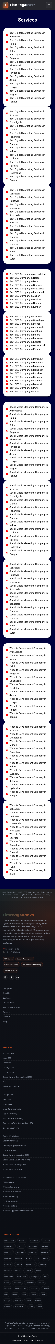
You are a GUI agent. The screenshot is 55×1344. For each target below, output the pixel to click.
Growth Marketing (10, 1141)
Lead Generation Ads (12, 1109)
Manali (15, 1295)
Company (7, 988)
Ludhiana (17, 1282)
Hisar (40, 1307)
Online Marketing (10, 1150)
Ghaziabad (21, 1276)
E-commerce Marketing (13, 1118)
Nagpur (17, 1270)
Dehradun (8, 1252)
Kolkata (19, 1264)
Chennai (46, 1240)
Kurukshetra (20, 1307)
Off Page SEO (8, 1072)
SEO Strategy (8, 1053)
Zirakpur (44, 1246)
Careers (6, 1012)
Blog (5, 1021)
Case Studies (8, 1002)
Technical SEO (9, 1063)
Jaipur (38, 1270)
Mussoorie (32, 1252)
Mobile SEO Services (11, 1086)
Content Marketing (11, 1136)
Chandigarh (9, 1246)
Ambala (18, 1301)
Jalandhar (30, 1282)
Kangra (7, 1301)
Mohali (21, 1246)
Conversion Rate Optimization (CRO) (18, 1123)
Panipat (43, 1264)
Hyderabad (30, 1264)
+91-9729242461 (13, 952)
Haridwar (20, 1252)
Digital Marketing (10, 1113)
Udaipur (28, 1270)
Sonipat (7, 1307)
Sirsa (31, 1307)
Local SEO (7, 1058)
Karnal (28, 1301)
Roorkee (7, 1258)
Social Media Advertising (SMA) (16, 1160)
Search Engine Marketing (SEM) (16, 1155)
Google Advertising (11, 1128)
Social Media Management (14, 1164)
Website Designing (11, 1187)
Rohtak (38, 1301)
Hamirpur (34, 1288)
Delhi (45, 1276)
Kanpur (7, 1270)
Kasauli (46, 1288)
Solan (43, 1295)
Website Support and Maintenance (18, 1210)
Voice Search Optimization (14, 1177)
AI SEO (5, 1082)
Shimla (33, 1295)
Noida (6, 1282)
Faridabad (8, 1276)
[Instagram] (5, 977)
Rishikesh (45, 1252)
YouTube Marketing (11, 1201)
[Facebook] (11, 977)
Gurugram (35, 1276)
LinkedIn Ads (8, 1104)
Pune (28, 1258)
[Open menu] (49, 5)
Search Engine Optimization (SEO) (17, 1077)
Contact (6, 1017)
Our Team (7, 998)
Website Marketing (10, 1196)
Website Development (12, 1191)
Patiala (41, 1282)
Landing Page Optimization (14, 1145)
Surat (37, 1258)
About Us (6, 993)
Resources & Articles (11, 1007)
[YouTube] (17, 977)
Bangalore (34, 1240)
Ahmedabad (9, 1240)
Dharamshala (20, 1288)
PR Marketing (8, 1182)
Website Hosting (10, 1206)
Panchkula (32, 1246)
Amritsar (22, 1240)
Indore (45, 1258)
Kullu (24, 1295)
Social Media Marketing (13, 1169)
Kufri (6, 1295)
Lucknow (7, 1264)
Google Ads (8, 1095)
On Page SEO (8, 1067)
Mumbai (18, 1258)
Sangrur (7, 1288)
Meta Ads (7, 1099)
